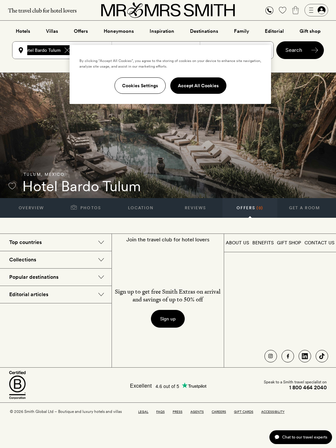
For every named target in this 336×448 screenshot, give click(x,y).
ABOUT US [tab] (237, 242)
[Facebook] (288, 356)
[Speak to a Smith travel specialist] (269, 10)
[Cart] (295, 10)
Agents (197, 412)
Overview (31, 208)
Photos (90, 208)
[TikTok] (322, 356)
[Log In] (316, 10)
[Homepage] (168, 10)
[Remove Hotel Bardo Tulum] (67, 50)
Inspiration (162, 31)
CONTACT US (319, 242)
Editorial (274, 31)
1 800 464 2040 (308, 388)
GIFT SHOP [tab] (289, 242)
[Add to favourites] (12, 186)
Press (177, 412)
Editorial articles (28, 294)
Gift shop (310, 31)
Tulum (32, 174)
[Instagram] (270, 356)
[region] (170, 74)
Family (241, 31)
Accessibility (272, 412)
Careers (219, 412)
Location (140, 208)
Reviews (195, 208)
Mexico (55, 174)
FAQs (160, 412)
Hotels (23, 31)
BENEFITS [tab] (263, 242)
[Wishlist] (282, 10)
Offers (81, 31)
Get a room (304, 208)
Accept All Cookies (198, 85)
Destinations (204, 31)
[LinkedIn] (305, 356)
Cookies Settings (140, 85)
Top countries (25, 242)
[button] (269, 10)
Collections (22, 259)
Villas (52, 31)
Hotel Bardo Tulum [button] (41, 50)
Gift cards (243, 412)
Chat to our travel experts (304, 437)
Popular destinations (33, 277)
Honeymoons (119, 31)
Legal (143, 412)
